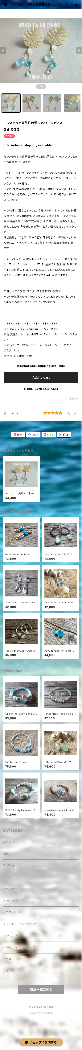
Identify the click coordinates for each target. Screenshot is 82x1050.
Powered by (37, 1013)
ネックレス (9, 841)
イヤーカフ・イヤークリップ (19, 947)
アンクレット (10, 900)
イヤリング (9, 888)
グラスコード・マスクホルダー (21, 924)
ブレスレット (10, 865)
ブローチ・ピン (11, 971)
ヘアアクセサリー (13, 912)
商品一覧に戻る (41, 989)
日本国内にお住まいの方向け (41, 389)
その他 (7, 959)
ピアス (7, 877)
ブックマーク (10, 935)
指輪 (6, 853)
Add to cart (41, 377)
